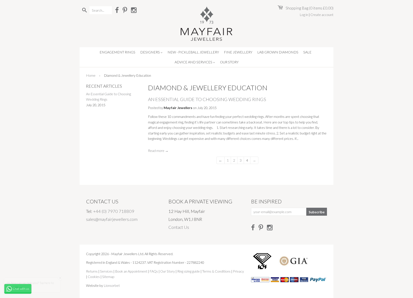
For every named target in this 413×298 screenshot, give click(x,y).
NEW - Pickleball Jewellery (193, 52)
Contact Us (178, 227)
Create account (321, 14)
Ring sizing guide (188, 271)
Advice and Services (194, 62)
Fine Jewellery (238, 52)
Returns (92, 271)
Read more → (158, 150)
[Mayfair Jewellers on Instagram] (134, 10)
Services (106, 271)
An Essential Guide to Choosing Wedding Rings (207, 99)
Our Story (229, 62)
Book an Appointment (131, 271)
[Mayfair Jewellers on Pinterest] (125, 10)
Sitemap (108, 277)
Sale (307, 52)
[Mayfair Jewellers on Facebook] (117, 10)
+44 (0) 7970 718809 (113, 211)
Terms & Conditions (216, 271)
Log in (304, 14)
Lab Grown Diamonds (277, 52)
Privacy (238, 271)
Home (91, 75)
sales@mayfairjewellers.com (111, 219)
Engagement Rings (117, 52)
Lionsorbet (112, 285)
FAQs (153, 271)
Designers (150, 52)
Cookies (94, 277)
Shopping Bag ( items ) (309, 8)
